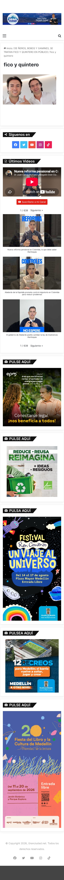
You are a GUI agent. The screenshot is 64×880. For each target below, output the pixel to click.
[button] (37, 210)
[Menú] (4, 35)
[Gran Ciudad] (32, 18)
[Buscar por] (59, 35)
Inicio (9, 48)
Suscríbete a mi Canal (34, 201)
